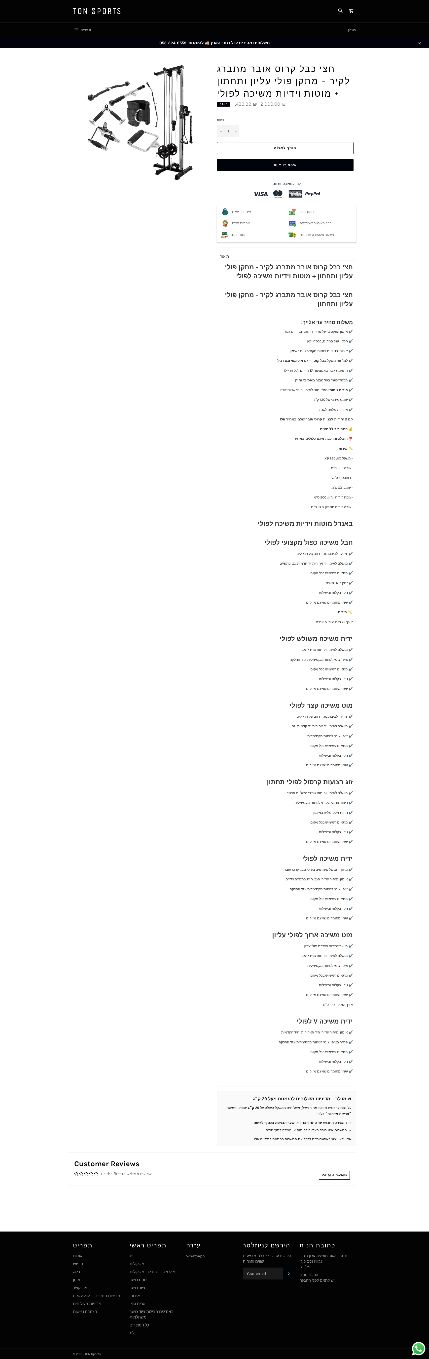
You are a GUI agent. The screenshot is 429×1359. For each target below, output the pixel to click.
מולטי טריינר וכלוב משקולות (152, 1272)
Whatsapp (195, 1256)
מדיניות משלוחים (87, 1303)
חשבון (352, 30)
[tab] (224, 256)
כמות (220, 120)
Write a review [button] (334, 1175)
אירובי (135, 1295)
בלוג (76, 1272)
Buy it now (285, 165)
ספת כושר (138, 1279)
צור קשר (80, 1287)
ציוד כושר (137, 1287)
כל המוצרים (139, 1325)
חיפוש (78, 1264)
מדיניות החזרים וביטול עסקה (96, 1295)
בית (133, 1256)
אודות (77, 1256)
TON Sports (97, 11)
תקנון (77, 1279)
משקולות (137, 1264)
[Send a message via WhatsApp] (419, 1349)
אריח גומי (137, 1303)
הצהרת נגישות (85, 1311)
